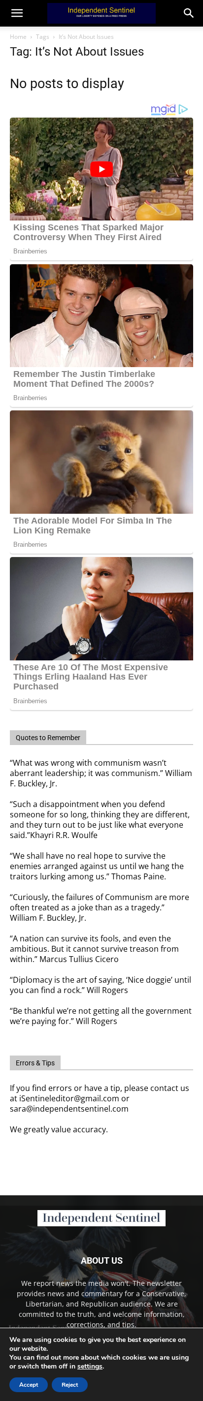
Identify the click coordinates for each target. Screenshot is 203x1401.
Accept (28, 1385)
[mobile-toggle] (17, 13)
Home (18, 36)
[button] (189, 13)
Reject (70, 1385)
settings (89, 1366)
